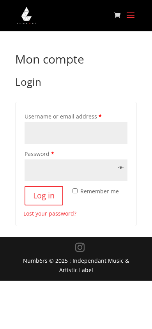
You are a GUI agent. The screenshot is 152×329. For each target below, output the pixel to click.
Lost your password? (49, 213)
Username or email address (63, 116)
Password (39, 153)
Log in (44, 195)
